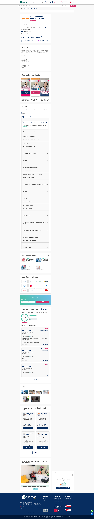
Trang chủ (21, 8)
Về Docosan (45, 496)
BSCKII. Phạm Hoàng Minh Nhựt (44, 414)
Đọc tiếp (35, 488)
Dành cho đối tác (68, 496)
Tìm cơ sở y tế (57, 496)
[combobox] (39, 6)
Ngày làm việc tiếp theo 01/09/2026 (63, 487)
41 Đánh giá (41, 20)
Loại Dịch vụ (23, 299)
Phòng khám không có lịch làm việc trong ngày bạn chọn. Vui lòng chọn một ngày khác (63, 479)
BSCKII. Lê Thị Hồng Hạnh (29, 414)
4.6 (37, 21)
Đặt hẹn (42, 301)
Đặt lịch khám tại (25, 336)
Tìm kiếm (72, 5)
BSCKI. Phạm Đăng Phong (44, 434)
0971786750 (32, 512)
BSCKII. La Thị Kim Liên (29, 434)
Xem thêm (47, 255)
